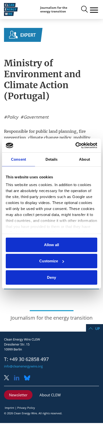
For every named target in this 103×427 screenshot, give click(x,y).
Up (97, 328)
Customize (48, 261)
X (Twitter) (8, 378)
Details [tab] (52, 159)
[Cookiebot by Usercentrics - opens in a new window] (75, 145)
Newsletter (18, 394)
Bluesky (28, 378)
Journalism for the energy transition (53, 9)
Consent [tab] (18, 159)
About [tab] (84, 159)
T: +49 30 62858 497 (26, 359)
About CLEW (50, 394)
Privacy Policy (26, 408)
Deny (51, 277)
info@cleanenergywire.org (23, 366)
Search (84, 9)
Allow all (51, 244)
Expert (28, 35)
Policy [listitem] (12, 117)
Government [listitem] (35, 117)
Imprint (9, 408)
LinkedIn (18, 378)
